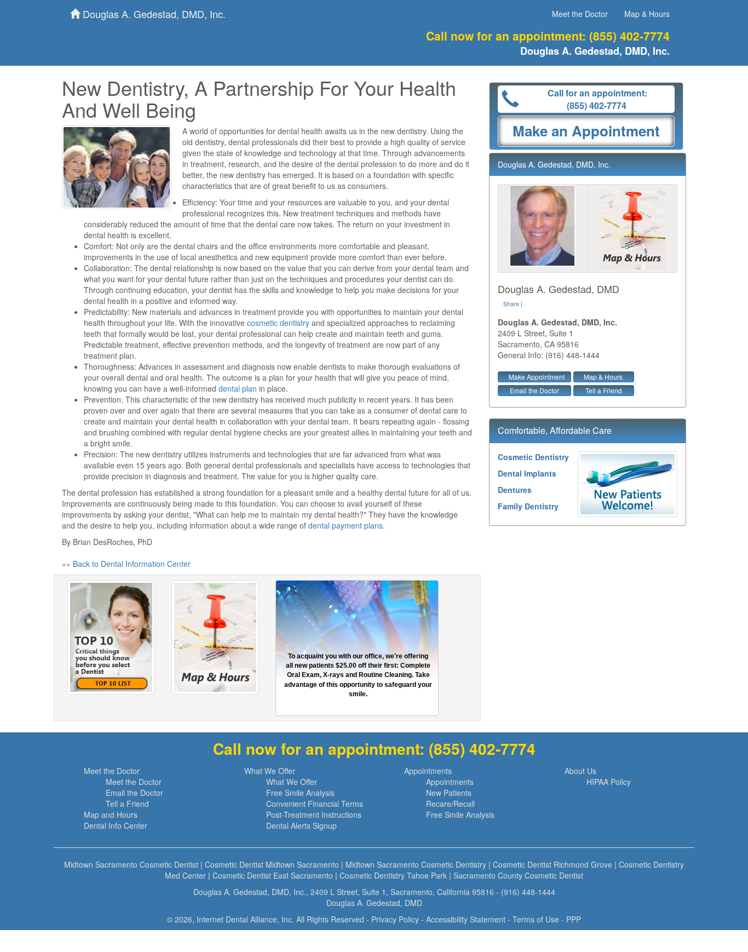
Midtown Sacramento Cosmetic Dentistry (416, 864)
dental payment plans (345, 525)
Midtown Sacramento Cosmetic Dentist (131, 864)
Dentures (515, 489)
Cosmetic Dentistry (533, 456)
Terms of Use (536, 919)
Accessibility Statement (465, 919)
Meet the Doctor (580, 13)
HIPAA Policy (608, 781)
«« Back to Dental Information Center (126, 563)
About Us (580, 770)
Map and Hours (110, 814)
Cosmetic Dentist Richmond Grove (552, 864)
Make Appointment (537, 376)
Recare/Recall (450, 803)
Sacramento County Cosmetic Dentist (518, 875)
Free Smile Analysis (300, 792)
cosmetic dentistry (278, 322)
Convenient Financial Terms (314, 803)
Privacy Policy (395, 919)
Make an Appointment (586, 131)
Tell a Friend (603, 390)
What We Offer (269, 770)
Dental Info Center (115, 825)
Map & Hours (647, 13)
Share (511, 303)
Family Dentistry (528, 506)
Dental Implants (527, 473)
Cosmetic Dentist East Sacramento (272, 875)
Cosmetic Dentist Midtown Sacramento (272, 864)
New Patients (448, 792)
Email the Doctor (534, 390)
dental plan (237, 388)
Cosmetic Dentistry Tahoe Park (393, 875)
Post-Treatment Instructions (313, 814)
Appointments (428, 770)
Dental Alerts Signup (301, 825)
